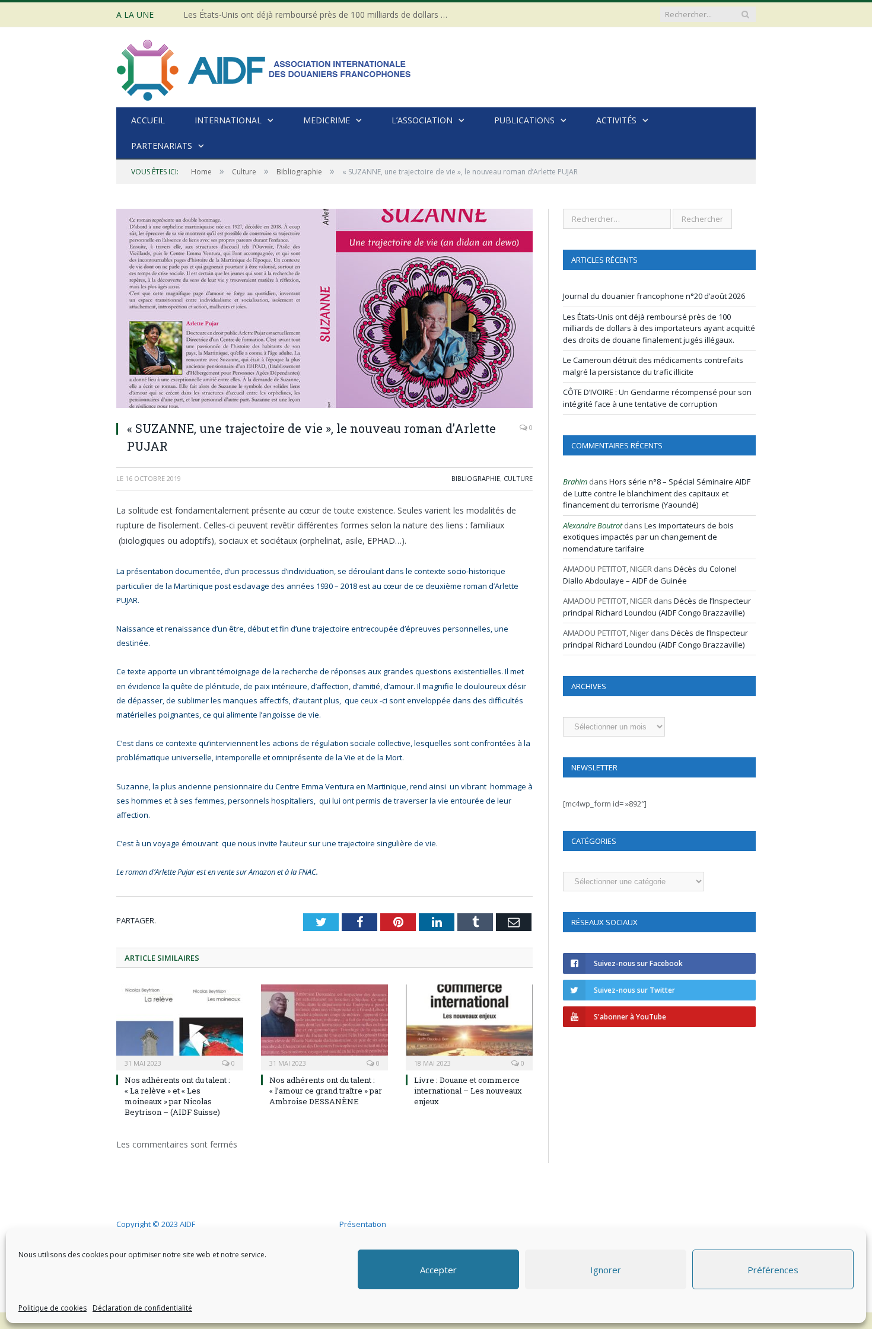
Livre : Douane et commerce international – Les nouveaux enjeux (468, 1091)
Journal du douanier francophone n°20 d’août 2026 (654, 296)
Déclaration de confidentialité (142, 1308)
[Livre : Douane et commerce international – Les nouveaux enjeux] (469, 1025)
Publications (524, 120)
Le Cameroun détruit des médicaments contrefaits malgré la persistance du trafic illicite (653, 366)
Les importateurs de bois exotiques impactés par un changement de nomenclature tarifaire (648, 537)
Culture (518, 478)
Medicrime (326, 120)
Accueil (148, 120)
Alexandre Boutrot (592, 525)
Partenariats (161, 145)
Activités (616, 120)
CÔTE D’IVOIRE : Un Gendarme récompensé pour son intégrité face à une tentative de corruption (657, 398)
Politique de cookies (52, 1308)
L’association (422, 120)
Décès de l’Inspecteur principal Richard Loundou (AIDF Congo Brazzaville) (657, 606)
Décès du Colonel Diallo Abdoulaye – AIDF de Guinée (650, 574)
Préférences (772, 1270)
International (228, 120)
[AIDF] (264, 67)
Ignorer (605, 1270)
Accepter (438, 1270)
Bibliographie (475, 478)
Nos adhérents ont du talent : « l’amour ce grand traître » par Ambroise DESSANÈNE (325, 1091)
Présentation (362, 1224)
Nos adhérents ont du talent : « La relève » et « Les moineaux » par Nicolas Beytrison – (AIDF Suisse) (177, 1096)
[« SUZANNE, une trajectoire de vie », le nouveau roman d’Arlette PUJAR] (324, 310)
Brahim (575, 481)
